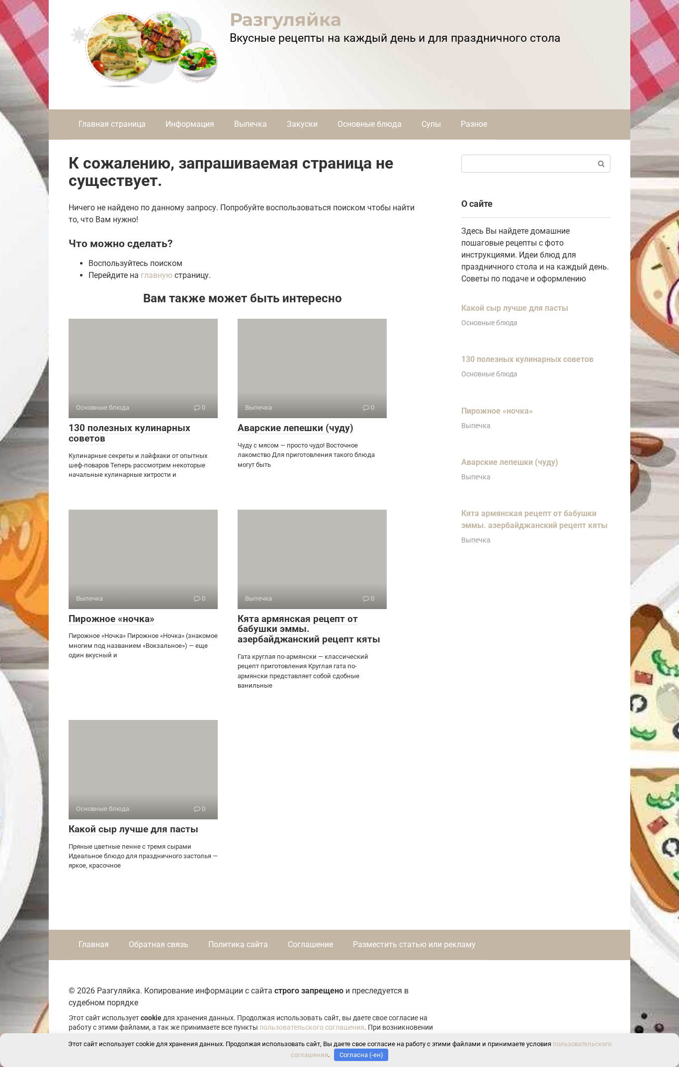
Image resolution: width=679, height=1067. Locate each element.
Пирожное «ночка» (112, 618)
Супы (431, 124)
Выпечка (250, 124)
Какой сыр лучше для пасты (133, 829)
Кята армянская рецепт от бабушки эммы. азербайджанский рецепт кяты (309, 629)
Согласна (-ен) (361, 1055)
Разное (474, 124)
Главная (94, 944)
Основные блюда (370, 124)
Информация (190, 124)
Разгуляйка (285, 19)
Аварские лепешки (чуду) (295, 428)
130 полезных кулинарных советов (129, 433)
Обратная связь (158, 944)
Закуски (302, 124)
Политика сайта (238, 944)
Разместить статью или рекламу (414, 944)
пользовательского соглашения (311, 1027)
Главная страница (112, 124)
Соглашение (310, 944)
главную (156, 275)
